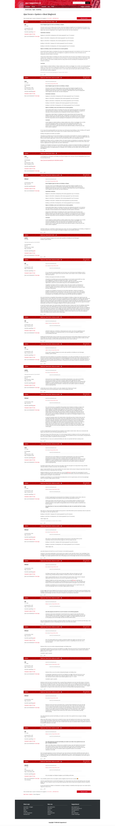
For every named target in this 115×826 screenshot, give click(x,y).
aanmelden (87, 6)
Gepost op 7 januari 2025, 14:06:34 (48, 658)
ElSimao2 (26, 179)
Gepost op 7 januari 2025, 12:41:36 (47, 317)
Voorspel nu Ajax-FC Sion (29, 34)
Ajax (27, 82)
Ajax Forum (28, 14)
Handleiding (38, 9)
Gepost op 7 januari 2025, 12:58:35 (48, 483)
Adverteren (50, 811)
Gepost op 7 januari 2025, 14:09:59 (48, 692)
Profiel (52, 6)
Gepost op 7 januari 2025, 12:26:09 (48, 175)
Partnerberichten (51, 812)
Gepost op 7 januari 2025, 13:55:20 (48, 597)
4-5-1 (34, 32)
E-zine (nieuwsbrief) (28, 812)
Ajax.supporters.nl (75, 807)
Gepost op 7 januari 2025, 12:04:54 (48, 153)
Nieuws (33, 6)
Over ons (50, 804)
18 (53, 18)
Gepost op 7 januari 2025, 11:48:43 (48, 21)
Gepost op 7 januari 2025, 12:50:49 (48, 394)
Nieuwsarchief (27, 814)
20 (55, 18)
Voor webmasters (51, 807)
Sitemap (73, 811)
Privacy (49, 810)
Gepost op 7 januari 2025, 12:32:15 (47, 235)
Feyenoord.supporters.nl (77, 808)
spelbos (26, 238)
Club (49, 6)
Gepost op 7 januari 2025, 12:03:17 (47, 77)
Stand (25, 810)
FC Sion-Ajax (36, 36)
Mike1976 (26, 765)
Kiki (25, 24)
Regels (33, 9)
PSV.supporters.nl (75, 810)
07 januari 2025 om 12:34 (54, 400)
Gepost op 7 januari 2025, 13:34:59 (48, 526)
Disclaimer (50, 808)
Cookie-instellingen (76, 814)
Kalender (25, 811)
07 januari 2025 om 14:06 (54, 698)
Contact (49, 814)
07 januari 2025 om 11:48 (54, 83)
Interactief (44, 6)
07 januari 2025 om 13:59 (55, 664)
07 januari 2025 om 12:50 (55, 489)
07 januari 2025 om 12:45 (54, 372)
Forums (38, 6)
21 (56, 18)
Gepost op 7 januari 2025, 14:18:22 (48, 761)
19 (54, 18)
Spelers (38, 14)
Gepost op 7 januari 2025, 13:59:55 (48, 627)
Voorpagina (27, 6)
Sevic (25, 81)
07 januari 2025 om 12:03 (54, 265)
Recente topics (28, 9)
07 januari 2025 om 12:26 (55, 323)
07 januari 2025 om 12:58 (54, 532)
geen (34, 91)
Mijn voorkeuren (75, 812)
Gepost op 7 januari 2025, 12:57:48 (48, 444)
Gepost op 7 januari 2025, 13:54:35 (48, 560)
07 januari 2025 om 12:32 (55, 350)
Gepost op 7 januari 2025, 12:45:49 (48, 344)
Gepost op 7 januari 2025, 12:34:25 (48, 259)
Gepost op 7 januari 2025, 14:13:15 (47, 727)
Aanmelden (26, 807)
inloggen (82, 6)
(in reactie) (57, 77)
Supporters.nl (75, 804)
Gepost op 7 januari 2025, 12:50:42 (48, 366)
